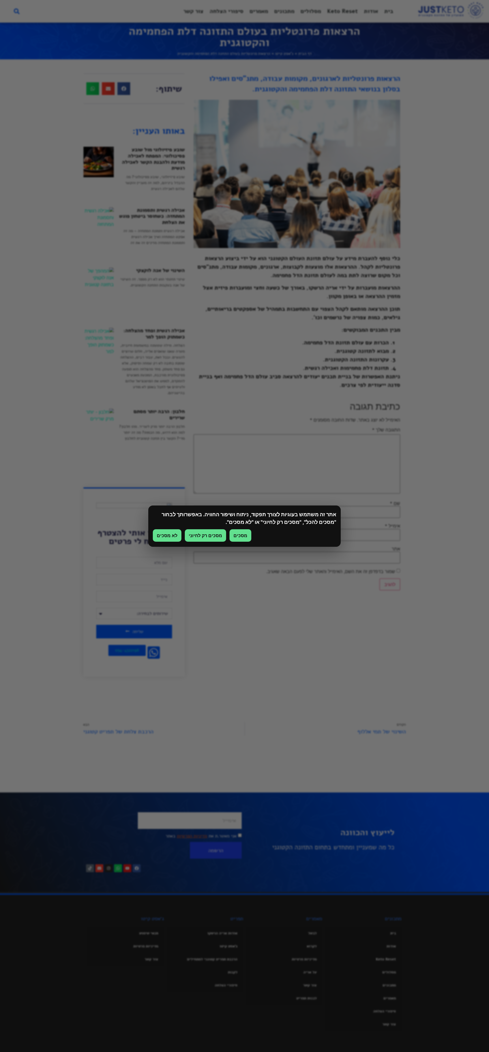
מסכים (240, 535)
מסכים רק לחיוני (205, 535)
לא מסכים (167, 535)
